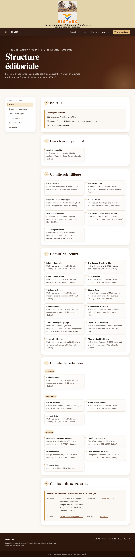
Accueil (73, 32)
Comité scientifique (16, 114)
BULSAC (104, 539)
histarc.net (104, 516)
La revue (83, 32)
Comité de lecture (16, 118)
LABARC (97, 539)
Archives (105, 32)
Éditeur (11, 104)
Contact (127, 539)
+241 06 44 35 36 (107, 499)
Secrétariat (13, 127)
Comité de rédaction (16, 123)
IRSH (111, 539)
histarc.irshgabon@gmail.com (71, 516)
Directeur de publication (18, 109)
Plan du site (118, 539)
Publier (94, 32)
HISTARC (13, 32)
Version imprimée (121, 32)
